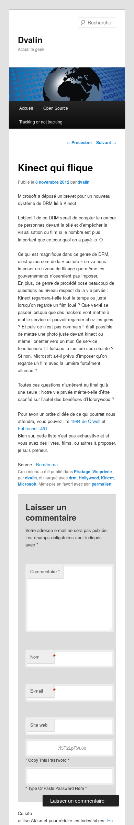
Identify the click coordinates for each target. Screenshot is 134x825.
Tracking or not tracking (41, 121)
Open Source (55, 108)
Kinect (107, 478)
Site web (38, 724)
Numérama (47, 464)
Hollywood (89, 478)
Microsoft (27, 484)
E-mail (42, 690)
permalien (101, 484)
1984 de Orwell (85, 421)
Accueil (26, 108)
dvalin (83, 182)
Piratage (82, 471)
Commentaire (45, 571)
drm (73, 478)
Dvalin (30, 39)
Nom (42, 656)
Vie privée (102, 471)
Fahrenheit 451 (32, 428)
